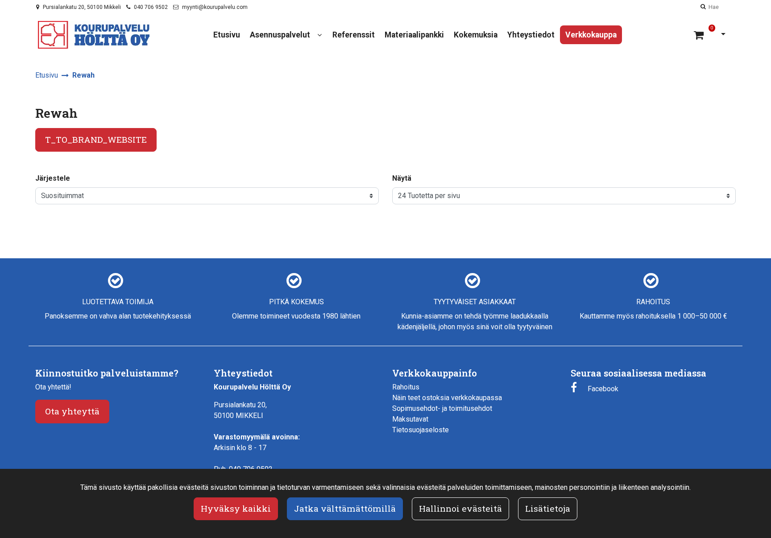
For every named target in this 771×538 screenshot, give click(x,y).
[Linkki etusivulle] (93, 35)
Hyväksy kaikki (236, 508)
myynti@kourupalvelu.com (215, 7)
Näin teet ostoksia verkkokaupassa (447, 397)
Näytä (401, 178)
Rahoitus (405, 387)
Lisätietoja (547, 508)
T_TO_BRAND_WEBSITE (96, 139)
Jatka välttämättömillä (345, 508)
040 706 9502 (151, 7)
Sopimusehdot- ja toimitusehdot (442, 408)
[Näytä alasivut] (319, 35)
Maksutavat (410, 419)
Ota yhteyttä (72, 411)
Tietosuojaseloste (420, 430)
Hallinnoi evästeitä (460, 508)
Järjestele (52, 178)
